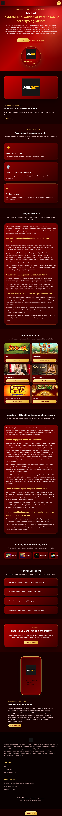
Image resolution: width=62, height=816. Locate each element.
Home (6, 766)
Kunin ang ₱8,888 (23, 40)
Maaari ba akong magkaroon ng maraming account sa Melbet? (27, 610)
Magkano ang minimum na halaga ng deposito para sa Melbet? (27, 582)
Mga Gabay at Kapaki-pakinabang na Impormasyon (19, 783)
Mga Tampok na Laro (10, 772)
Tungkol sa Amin (9, 769)
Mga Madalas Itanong (10, 786)
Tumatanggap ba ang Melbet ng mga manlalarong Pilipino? (26, 591)
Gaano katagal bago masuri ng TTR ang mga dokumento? (25, 601)
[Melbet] (28, 3)
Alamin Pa (8, 118)
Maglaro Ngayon (17, 360)
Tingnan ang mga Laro (38, 40)
